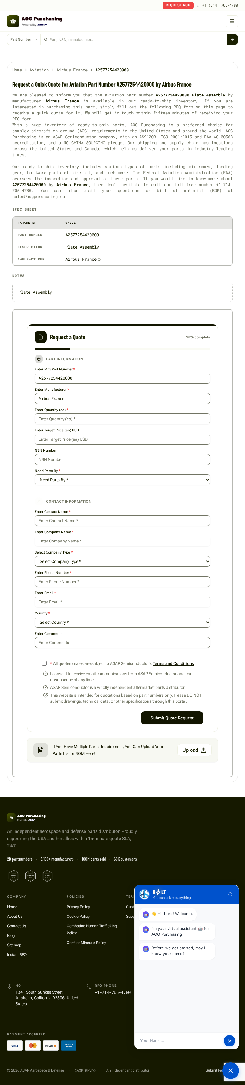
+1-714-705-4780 (113, 992)
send (229, 1041)
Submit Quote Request (172, 717)
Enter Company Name (54, 532)
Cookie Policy (78, 916)
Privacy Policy (78, 907)
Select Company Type (54, 552)
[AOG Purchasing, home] (45, 21)
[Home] (34, 817)
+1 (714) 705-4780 (220, 5)
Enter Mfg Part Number (55, 369)
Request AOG (178, 5)
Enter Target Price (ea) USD (57, 430)
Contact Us (16, 926)
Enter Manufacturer (52, 389)
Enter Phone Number (53, 573)
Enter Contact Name (53, 512)
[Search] (232, 39)
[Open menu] (232, 21)
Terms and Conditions (173, 663)
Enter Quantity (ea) (51, 410)
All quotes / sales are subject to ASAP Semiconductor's (122, 663)
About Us (14, 916)
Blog (11, 935)
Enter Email (45, 593)
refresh (230, 894)
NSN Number (45, 450)
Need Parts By (47, 471)
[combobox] (134, 39)
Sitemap (14, 945)
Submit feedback (219, 1070)
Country (42, 613)
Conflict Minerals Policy (86, 942)
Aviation (39, 70)
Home (17, 70)
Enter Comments (48, 634)
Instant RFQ (17, 954)
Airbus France (72, 70)
